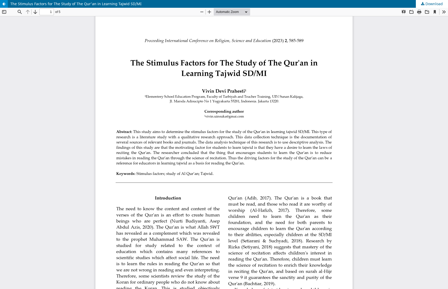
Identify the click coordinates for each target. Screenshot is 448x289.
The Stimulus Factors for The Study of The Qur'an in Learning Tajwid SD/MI (76, 3)
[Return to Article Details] (4, 4)
